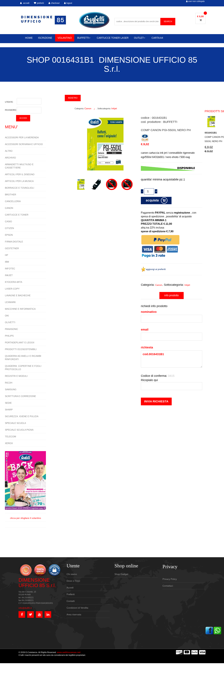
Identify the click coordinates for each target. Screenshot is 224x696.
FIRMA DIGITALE (14, 241)
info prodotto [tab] (171, 295)
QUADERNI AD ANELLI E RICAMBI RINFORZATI (23, 358)
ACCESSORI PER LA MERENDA (22, 137)
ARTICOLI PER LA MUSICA (19, 181)
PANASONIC (11, 329)
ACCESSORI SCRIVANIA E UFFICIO (24, 144)
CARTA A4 (157, 37)
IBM (7, 261)
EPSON (9, 235)
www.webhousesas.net (69, 652)
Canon (87, 108)
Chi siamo (72, 574)
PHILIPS (9, 335)
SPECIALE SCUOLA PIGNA (19, 429)
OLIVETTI (10, 322)
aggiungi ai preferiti (156, 269)
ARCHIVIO (10, 157)
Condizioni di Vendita (77, 607)
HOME (29, 37)
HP (6, 255)
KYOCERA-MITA (13, 282)
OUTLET (139, 37)
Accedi (70, 587)
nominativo (149, 311)
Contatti (71, 601)
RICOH (8, 382)
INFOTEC (10, 268)
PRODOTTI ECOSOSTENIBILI (21, 349)
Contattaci (168, 585)
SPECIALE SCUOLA (15, 423)
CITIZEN (9, 228)
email (144, 329)
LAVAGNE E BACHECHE (18, 295)
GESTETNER (12, 248)
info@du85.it (25, 608)
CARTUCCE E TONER (16, 214)
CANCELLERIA (13, 201)
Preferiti (71, 594)
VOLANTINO (65, 37)
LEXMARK (10, 302)
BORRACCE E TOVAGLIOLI (19, 188)
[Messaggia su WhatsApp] (217, 630)
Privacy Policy (170, 579)
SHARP (9, 409)
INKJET (9, 275)
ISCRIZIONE (45, 37)
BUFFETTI (83, 37)
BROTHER (10, 194)
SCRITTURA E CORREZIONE (20, 396)
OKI (7, 315)
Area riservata (74, 614)
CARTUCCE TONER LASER (113, 37)
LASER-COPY (12, 288)
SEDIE (8, 403)
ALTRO (8, 151)
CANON (9, 208)
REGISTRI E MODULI (16, 376)
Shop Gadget (121, 574)
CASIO (8, 221)
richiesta (147, 347)
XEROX (9, 443)
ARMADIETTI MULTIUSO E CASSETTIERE (19, 166)
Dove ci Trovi (73, 581)
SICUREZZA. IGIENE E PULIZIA (21, 416)
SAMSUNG (10, 389)
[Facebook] (209, 630)
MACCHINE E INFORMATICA (20, 309)
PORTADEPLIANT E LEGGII (19, 342)
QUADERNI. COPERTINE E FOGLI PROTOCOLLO (23, 368)
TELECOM (10, 436)
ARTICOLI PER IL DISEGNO (19, 174)
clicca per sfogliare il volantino (25, 518)
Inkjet (114, 108)
